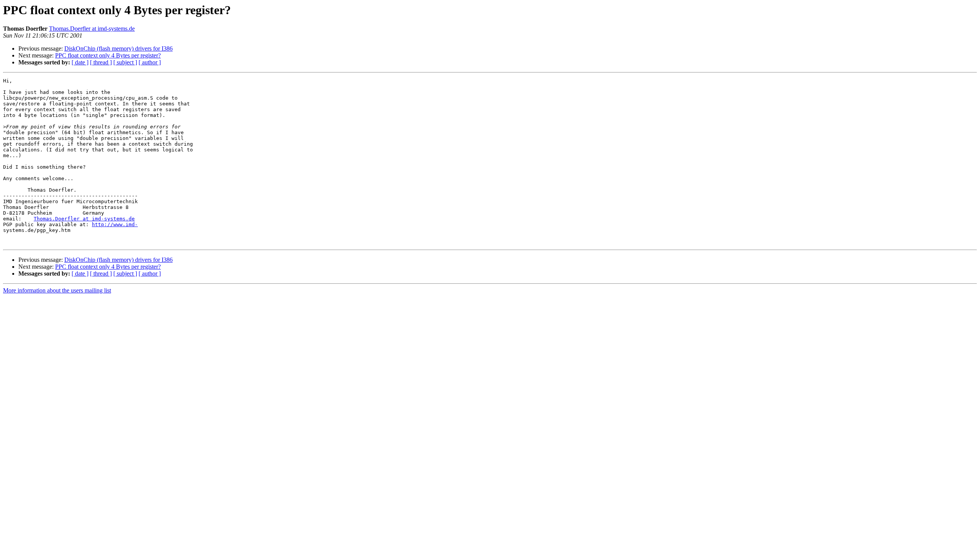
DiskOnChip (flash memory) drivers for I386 (118, 48)
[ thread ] (101, 62)
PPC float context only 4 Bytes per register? (108, 55)
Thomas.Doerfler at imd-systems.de (92, 28)
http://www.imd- (115, 224)
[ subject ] (125, 62)
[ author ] (150, 62)
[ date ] (80, 62)
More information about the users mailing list (57, 290)
